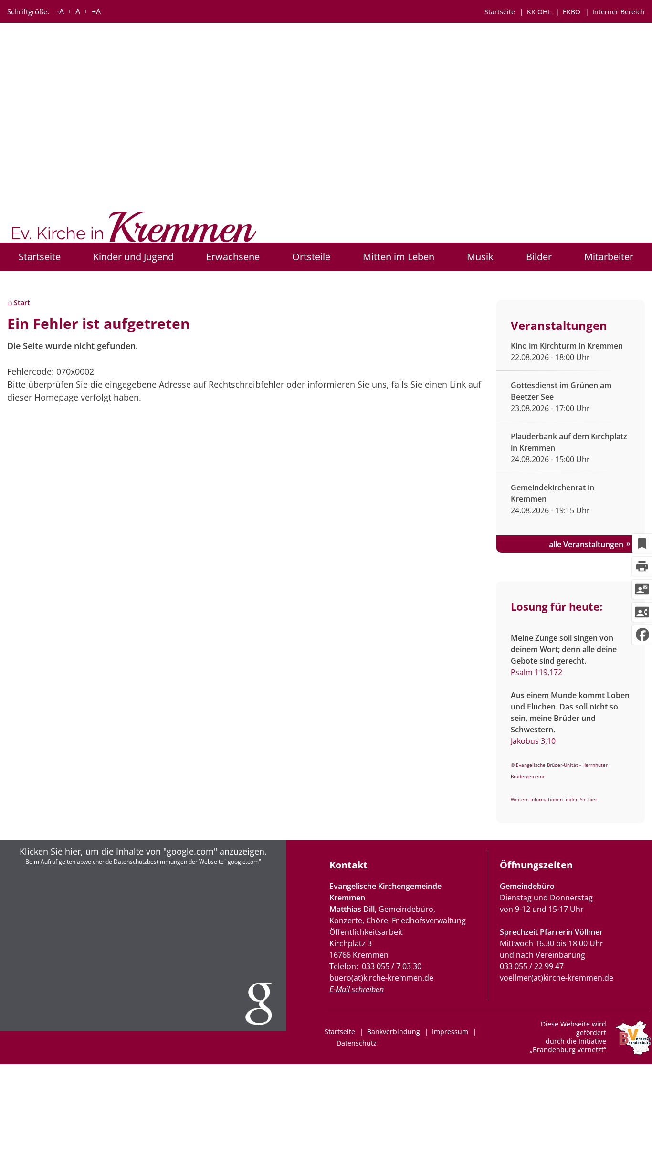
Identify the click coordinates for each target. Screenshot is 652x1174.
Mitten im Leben (398, 256)
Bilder (539, 256)
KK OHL (539, 11)
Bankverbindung (393, 1031)
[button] (143, 935)
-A (60, 11)
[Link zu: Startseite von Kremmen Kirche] (135, 229)
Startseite (499, 11)
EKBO (571, 11)
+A (96, 11)
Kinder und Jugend (133, 256)
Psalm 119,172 (536, 672)
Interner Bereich (618, 11)
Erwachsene (233, 256)
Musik (480, 256)
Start (22, 302)
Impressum (450, 1031)
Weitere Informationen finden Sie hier (554, 799)
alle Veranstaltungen (586, 544)
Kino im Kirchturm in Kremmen (567, 345)
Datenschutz (357, 1042)
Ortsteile (311, 256)
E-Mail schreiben (356, 989)
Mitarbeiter (608, 256)
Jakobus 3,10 (533, 741)
